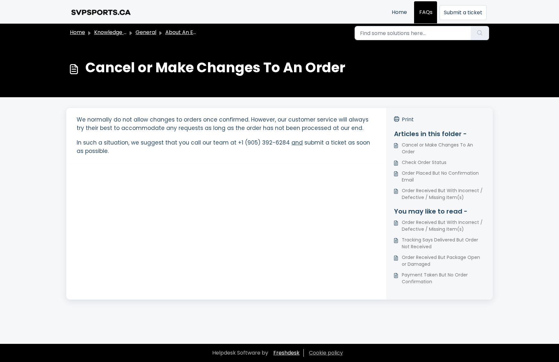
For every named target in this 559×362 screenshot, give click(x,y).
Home (399, 12)
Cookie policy (326, 352)
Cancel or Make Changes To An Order (437, 148)
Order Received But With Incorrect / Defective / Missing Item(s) (442, 194)
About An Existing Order (195, 32)
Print (408, 119)
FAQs (426, 12)
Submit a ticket (463, 12)
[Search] (480, 33)
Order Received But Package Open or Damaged (441, 260)
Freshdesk (286, 352)
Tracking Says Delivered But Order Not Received (440, 243)
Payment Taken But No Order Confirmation (435, 278)
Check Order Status (424, 162)
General (146, 32)
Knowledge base (115, 32)
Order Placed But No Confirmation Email (440, 176)
